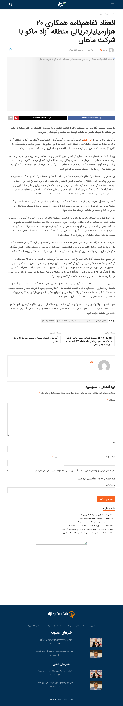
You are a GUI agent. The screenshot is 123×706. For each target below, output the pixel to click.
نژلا (101, 50)
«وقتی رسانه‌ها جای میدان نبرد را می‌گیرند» (97, 514)
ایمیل (55, 457)
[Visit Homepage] (61, 4)
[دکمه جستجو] (10, 4)
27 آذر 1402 (88, 50)
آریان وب (53, 699)
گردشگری (89, 320)
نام (113, 442)
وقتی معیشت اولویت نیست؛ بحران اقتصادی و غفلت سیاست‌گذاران (88, 532)
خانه (114, 13)
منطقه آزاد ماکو (48, 320)
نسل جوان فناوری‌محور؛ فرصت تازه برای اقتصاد (95, 518)
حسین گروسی (101, 320)
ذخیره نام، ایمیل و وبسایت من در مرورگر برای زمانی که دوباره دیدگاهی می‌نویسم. (75, 471)
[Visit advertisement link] (62, 567)
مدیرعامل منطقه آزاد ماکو (66, 320)
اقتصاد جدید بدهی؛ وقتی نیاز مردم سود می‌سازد (95, 521)
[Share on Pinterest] (16, 118)
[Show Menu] (112, 4)
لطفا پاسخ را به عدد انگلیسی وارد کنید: (97, 479)
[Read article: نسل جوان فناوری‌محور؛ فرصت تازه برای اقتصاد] (96, 654)
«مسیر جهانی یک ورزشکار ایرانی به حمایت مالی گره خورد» (91, 525)
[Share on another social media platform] (10, 118)
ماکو (81, 320)
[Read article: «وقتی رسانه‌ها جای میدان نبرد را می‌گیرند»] (96, 642)
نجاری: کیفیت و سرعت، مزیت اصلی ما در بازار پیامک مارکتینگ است (87, 529)
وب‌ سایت (111, 456)
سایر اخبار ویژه (104, 13)
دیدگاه (111, 400)
